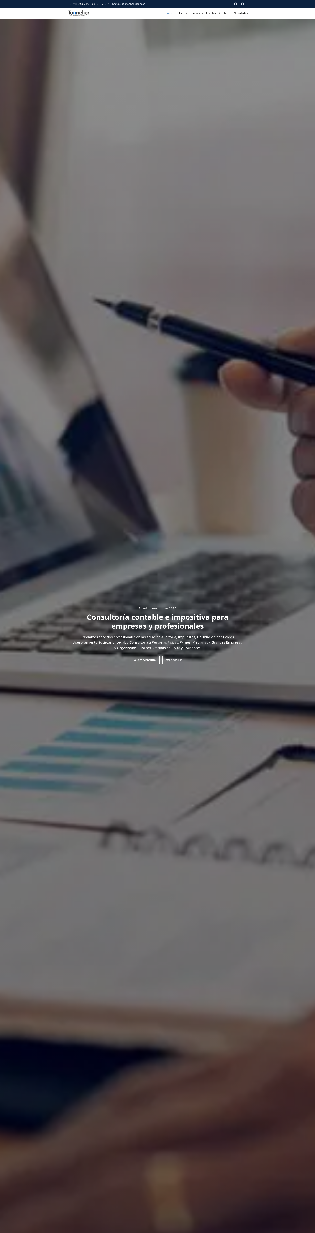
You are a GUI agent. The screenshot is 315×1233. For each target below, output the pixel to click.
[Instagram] (235, 4)
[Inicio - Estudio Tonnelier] (78, 13)
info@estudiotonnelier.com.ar (128, 3)
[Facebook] (242, 4)
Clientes (211, 13)
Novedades (241, 13)
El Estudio (182, 13)
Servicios (197, 13)
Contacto (225, 13)
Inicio (169, 13)
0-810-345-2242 (100, 3)
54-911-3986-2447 (79, 3)
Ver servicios (174, 660)
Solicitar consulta (144, 660)
